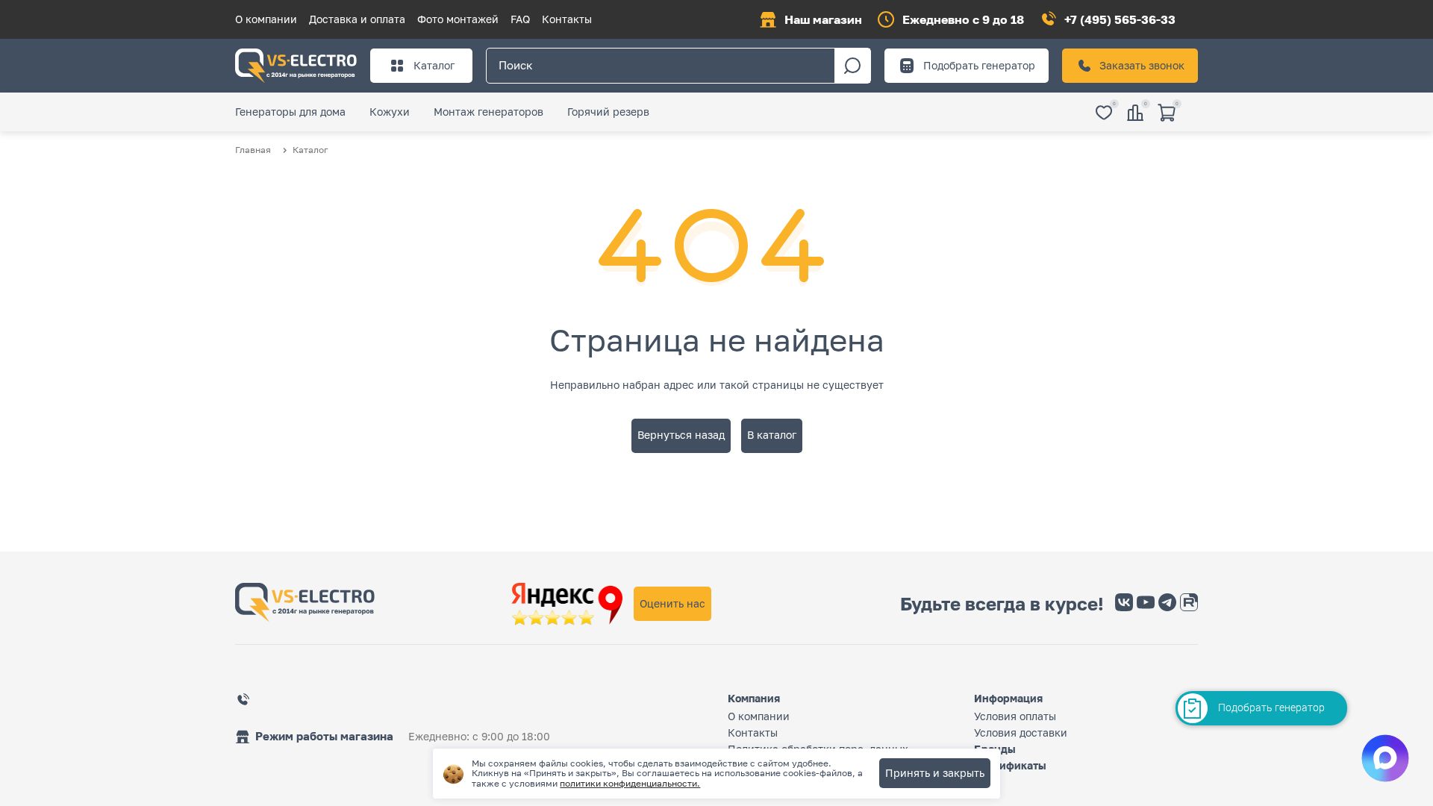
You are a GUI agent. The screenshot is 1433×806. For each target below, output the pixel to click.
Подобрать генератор (979, 65)
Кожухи (389, 111)
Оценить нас (672, 603)
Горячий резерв (608, 111)
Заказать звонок (1141, 65)
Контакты (567, 19)
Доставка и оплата (357, 19)
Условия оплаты (1015, 716)
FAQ (520, 19)
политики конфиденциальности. (630, 783)
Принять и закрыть (934, 772)
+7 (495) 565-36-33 (1120, 19)
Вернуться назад (681, 434)
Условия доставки (1020, 732)
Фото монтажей (458, 19)
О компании (266, 19)
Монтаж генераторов (488, 111)
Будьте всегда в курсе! (1002, 603)
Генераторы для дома (290, 111)
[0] (1104, 114)
